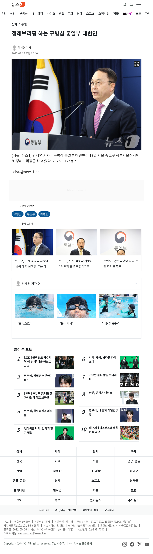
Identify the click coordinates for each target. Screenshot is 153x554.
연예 (57, 481)
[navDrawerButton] (138, 4)
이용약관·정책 (90, 510)
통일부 (31, 214)
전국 (19, 461)
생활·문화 (19, 481)
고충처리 (109, 510)
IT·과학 (95, 471)
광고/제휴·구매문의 (65, 510)
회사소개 (44, 510)
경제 (95, 452)
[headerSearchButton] (125, 4)
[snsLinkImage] (124, 544)
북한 (95, 461)
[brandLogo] (18, 4)
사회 (57, 452)
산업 (19, 471)
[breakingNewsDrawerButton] (131, 4)
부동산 (57, 471)
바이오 (134, 471)
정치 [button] (14, 24)
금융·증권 (133, 461)
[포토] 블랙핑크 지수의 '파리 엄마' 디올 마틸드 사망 (37, 362)
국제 (134, 452)
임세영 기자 (24, 47)
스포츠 (95, 481)
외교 (57, 461)
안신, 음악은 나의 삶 (101, 393)
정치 (19, 452)
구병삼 (17, 214)
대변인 (44, 214)
